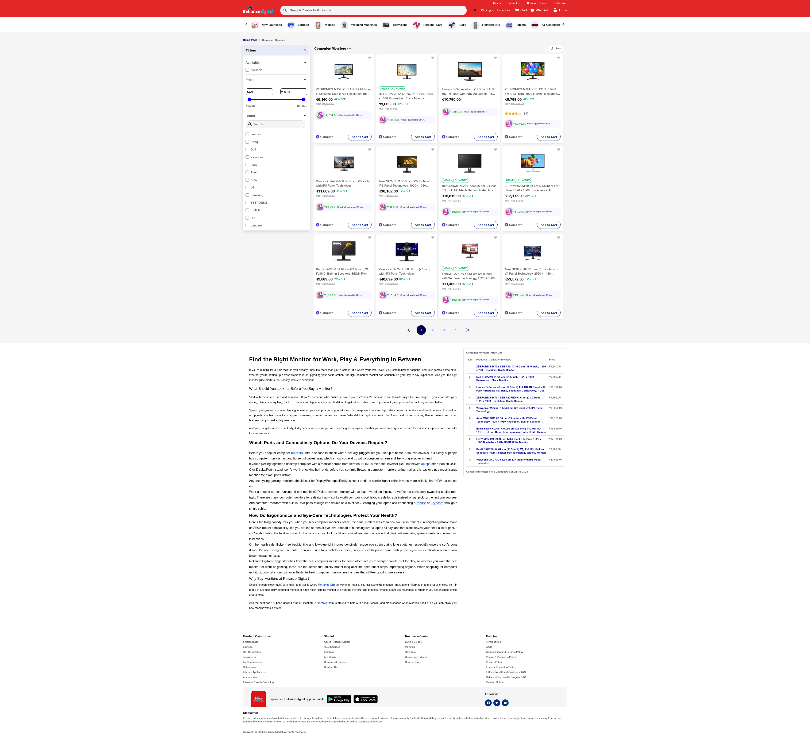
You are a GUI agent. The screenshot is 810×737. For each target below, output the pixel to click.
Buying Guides (413, 641)
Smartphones (250, 641)
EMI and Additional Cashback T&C (506, 672)
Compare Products (416, 657)
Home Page (250, 39)
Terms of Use (493, 641)
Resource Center (537, 3)
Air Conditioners (252, 662)
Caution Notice (495, 682)
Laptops (247, 646)
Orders (497, 3)
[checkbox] (276, 70)
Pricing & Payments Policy (501, 657)
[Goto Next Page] (467, 330)
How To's (410, 651)
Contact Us (330, 667)
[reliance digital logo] (258, 10)
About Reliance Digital (337, 641)
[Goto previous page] (408, 330)
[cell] (511, 368)
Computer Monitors (330, 48)
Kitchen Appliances (254, 672)
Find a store (560, 3)
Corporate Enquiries (335, 662)
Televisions (249, 657)
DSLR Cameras (252, 651)
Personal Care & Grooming (258, 682)
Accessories (250, 677)
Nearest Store (413, 662)
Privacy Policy (494, 662)
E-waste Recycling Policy (501, 667)
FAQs (489, 646)
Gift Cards (330, 657)
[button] (491, 10)
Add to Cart (360, 136)
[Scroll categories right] (563, 25)
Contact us (514, 3)
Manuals (410, 646)
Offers (358, 115)
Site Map (329, 651)
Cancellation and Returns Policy (504, 651)
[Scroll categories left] (246, 25)
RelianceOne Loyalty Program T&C (506, 677)
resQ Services (332, 646)
